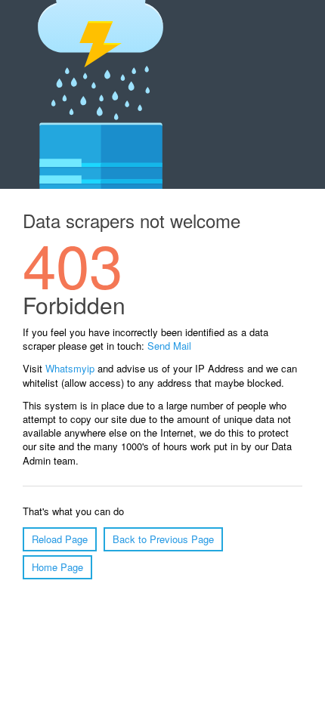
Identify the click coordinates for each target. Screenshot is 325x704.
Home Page (57, 567)
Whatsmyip (69, 368)
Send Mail (169, 345)
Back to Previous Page (163, 539)
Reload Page (60, 539)
